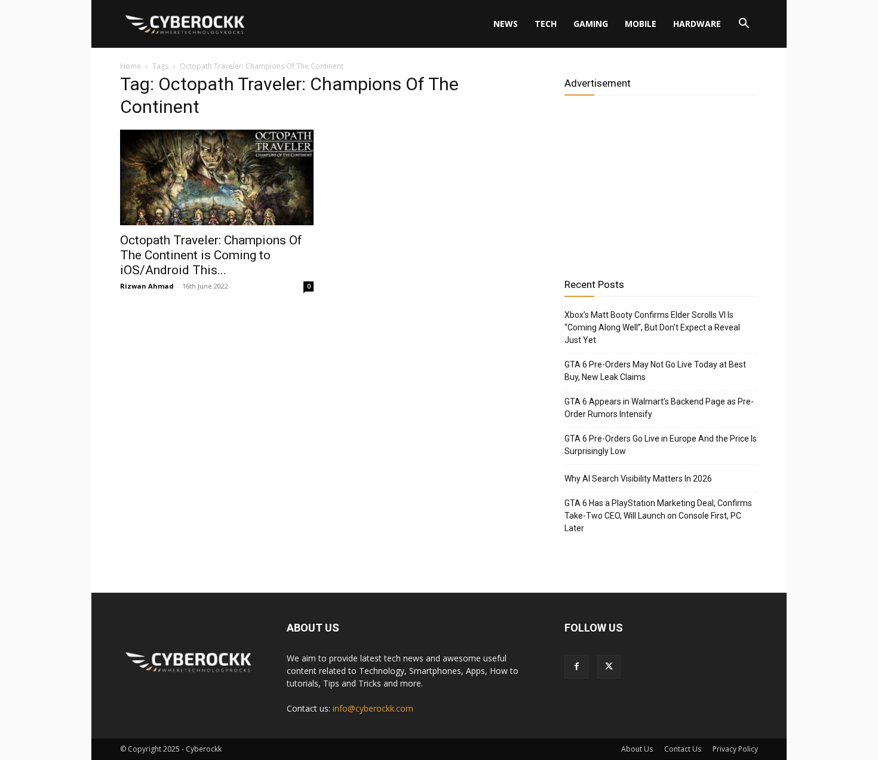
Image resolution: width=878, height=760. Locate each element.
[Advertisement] (661, 182)
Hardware (697, 23)
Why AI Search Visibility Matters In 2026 (638, 478)
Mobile (640, 23)
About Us (637, 749)
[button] (743, 24)
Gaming (590, 23)
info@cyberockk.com (373, 708)
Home (130, 66)
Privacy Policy (735, 749)
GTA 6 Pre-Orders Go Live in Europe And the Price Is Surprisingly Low (660, 445)
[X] (609, 667)
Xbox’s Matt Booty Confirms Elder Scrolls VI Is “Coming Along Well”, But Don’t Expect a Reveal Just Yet (652, 327)
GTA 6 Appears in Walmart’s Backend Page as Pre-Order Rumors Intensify (659, 408)
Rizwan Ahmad (147, 285)
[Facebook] (576, 667)
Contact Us (682, 749)
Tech (546, 23)
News (505, 23)
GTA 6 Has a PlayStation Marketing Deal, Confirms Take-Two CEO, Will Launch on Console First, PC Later (658, 515)
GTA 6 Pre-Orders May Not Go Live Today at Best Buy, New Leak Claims (655, 371)
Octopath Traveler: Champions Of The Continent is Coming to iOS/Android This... (211, 255)
